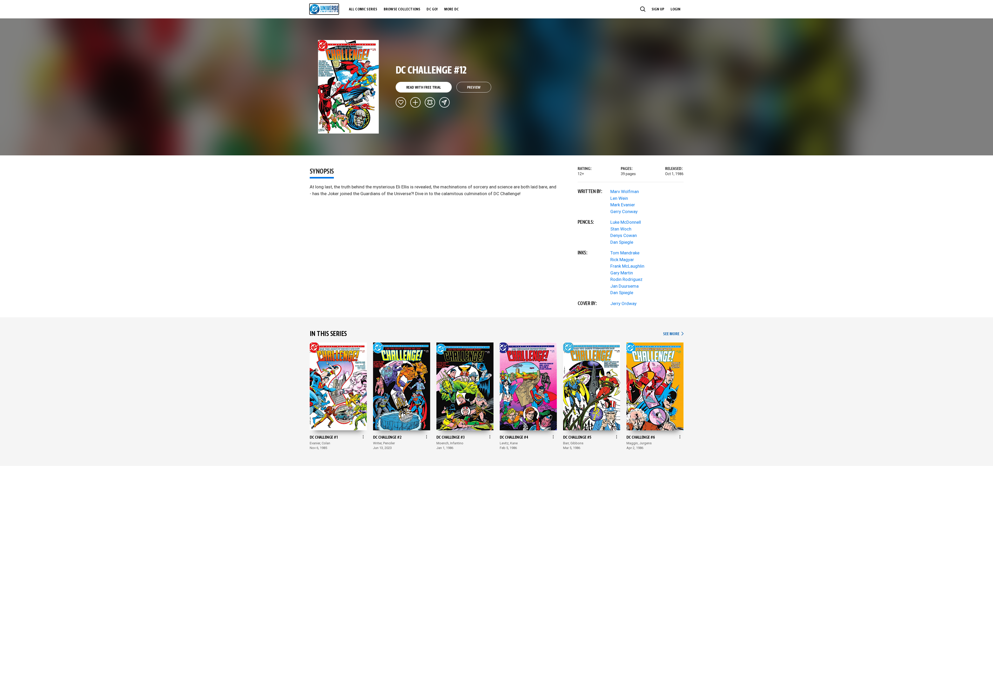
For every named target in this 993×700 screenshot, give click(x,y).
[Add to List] (415, 102)
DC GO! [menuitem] (432, 9)
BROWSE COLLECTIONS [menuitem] (402, 9)
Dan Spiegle (621, 242)
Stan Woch (620, 229)
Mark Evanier (622, 204)
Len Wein (619, 198)
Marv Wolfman (624, 191)
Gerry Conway (624, 211)
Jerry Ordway (623, 303)
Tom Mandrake (624, 252)
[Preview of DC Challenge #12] (348, 87)
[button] (643, 9)
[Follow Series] (430, 102)
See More (673, 334)
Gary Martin (621, 272)
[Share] (444, 102)
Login (675, 9)
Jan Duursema (624, 286)
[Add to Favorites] (401, 102)
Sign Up (658, 9)
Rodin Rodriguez (626, 279)
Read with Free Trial (423, 87)
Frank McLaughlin (627, 266)
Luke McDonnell (625, 222)
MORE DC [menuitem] (451, 9)
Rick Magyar (622, 259)
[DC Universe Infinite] (324, 9)
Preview (474, 87)
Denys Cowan (623, 235)
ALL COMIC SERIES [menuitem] (363, 9)
